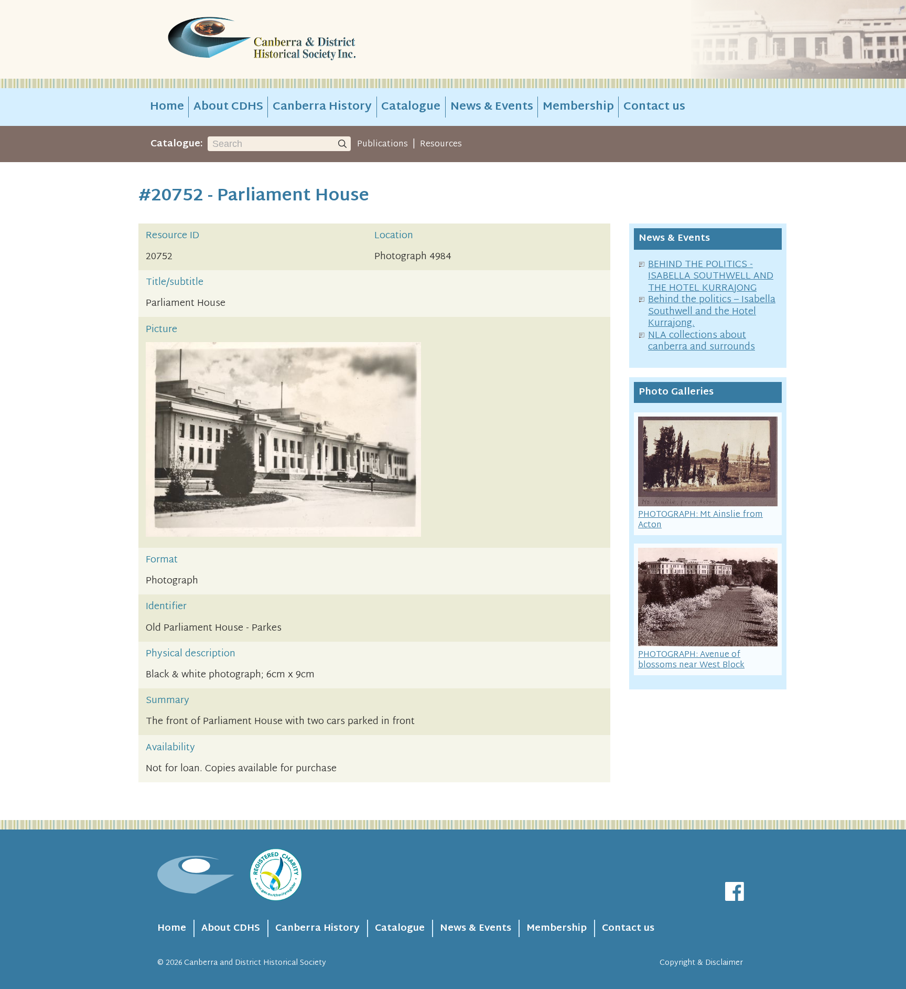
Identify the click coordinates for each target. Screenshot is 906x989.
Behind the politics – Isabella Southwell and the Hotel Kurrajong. (711, 311)
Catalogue (410, 107)
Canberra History (322, 107)
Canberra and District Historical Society (255, 963)
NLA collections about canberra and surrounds (701, 341)
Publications (382, 144)
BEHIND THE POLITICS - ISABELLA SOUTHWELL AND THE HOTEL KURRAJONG (710, 276)
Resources (441, 144)
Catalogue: (176, 144)
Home (167, 107)
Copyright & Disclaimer (701, 963)
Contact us (654, 107)
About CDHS (228, 107)
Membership (578, 107)
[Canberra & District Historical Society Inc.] (299, 39)
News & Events (491, 107)
